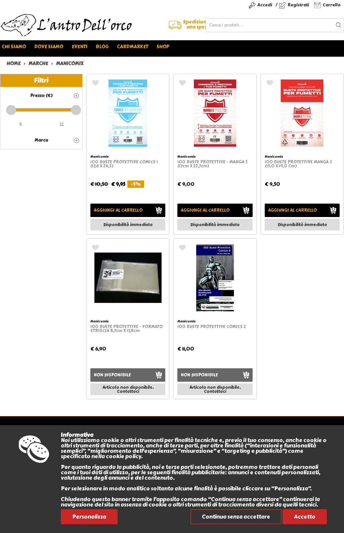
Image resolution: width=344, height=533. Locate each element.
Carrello (331, 5)
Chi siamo (14, 46)
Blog (102, 46)
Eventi (79, 46)
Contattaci (128, 391)
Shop (163, 46)
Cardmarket (132, 46)
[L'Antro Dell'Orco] (86, 25)
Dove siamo (48, 46)
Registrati (298, 5)
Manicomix (99, 156)
